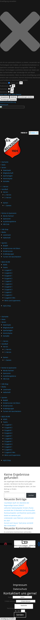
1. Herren (4, 187)
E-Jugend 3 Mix (9, 298)
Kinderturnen (8, 251)
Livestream (7, 235)
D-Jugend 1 (8, 287)
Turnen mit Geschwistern (12, 257)
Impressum (4, 105)
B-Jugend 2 (8, 278)
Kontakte (6, 181)
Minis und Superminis (12, 301)
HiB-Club (6, 224)
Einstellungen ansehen (26, 97)
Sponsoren (7, 219)
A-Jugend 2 (8, 273)
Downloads (7, 170)
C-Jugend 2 (8, 284)
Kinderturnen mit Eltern (11, 248)
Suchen (6, 492)
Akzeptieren (4, 97)
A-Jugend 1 (8, 270)
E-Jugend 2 (8, 295)
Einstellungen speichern (8, 100)
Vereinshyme (7, 179)
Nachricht (10, 608)
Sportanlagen (8, 176)
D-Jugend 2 (8, 289)
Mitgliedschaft (8, 173)
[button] (20, 32)
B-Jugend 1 (8, 276)
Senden (20, 614)
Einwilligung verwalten (8, 619)
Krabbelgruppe (8, 254)
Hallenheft (6, 238)
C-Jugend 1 (8, 281)
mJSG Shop (7, 306)
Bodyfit (5, 246)
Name (10, 597)
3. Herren (7, 198)
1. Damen (7, 206)
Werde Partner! (8, 216)
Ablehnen (14, 97)
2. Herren (7, 195)
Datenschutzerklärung (8, 102)
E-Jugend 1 (8, 292)
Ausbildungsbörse (9, 221)
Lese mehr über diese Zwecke (10, 94)
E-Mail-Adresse (10, 601)
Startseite (4, 162)
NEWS (5, 265)
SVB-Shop (4, 229)
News (3, 165)
